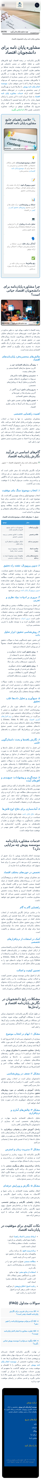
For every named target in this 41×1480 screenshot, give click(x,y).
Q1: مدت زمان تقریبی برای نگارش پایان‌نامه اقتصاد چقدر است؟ (23, 1312)
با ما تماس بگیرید (18, 110)
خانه (35, 1424)
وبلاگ (35, 1431)
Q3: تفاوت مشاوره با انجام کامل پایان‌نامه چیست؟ (21, 1332)
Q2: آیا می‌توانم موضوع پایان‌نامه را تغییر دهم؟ (21, 1322)
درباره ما (34, 1435)
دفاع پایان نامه (28, 814)
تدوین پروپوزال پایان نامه (30, 590)
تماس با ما (33, 1438)
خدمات (34, 1427)
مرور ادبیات (25, 618)
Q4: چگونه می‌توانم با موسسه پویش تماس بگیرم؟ (20, 1342)
